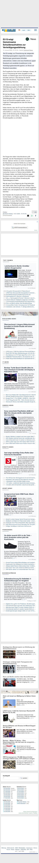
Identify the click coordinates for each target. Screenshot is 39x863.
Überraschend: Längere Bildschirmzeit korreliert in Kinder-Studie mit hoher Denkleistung (19, 326)
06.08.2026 (20, 793)
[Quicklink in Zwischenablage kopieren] (33, 212)
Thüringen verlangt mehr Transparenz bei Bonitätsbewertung (17, 662)
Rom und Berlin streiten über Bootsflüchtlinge (19, 303)
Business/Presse (9, 573)
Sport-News (7, 488)
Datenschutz (10, 848)
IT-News (5, 362)
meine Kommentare (23, 813)
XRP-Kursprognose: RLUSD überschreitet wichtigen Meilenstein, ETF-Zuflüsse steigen (19, 758)
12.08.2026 (7, 808)
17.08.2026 (7, 798)
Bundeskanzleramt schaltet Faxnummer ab (18, 294)
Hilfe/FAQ (23, 849)
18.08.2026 (7, 796)
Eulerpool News (28, 50)
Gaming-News (8, 405)
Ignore (31, 813)
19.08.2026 (7, 795)
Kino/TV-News (7, 447)
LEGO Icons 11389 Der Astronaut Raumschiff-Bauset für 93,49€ (19, 711)
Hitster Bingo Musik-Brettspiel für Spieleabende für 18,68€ (22, 358)
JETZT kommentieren (20, 227)
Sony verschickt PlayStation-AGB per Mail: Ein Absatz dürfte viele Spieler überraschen (19, 413)
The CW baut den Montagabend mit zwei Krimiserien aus (22, 478)
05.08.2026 (20, 795)
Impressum (29, 848)
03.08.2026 (20, 798)
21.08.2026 (7, 791)
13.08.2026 (7, 806)
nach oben (32, 852)
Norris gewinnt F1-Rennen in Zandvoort (17, 296)
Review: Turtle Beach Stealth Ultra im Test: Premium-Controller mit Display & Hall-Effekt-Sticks (19, 369)
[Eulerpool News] (8, 213)
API (28, 849)
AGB (16, 848)
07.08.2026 (20, 791)
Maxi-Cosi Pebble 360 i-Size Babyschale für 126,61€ (21, 395)
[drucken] (35, 212)
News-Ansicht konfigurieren (30, 811)
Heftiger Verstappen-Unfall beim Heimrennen (18, 526)
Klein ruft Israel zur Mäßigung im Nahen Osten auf (19, 697)
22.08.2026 (7, 790)
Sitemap (3, 848)
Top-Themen (8, 260)
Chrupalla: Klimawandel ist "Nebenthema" (18, 291)
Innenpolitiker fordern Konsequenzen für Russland (20, 305)
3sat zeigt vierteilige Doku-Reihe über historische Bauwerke (18, 453)
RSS (31, 849)
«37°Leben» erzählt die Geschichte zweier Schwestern (21, 483)
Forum (8, 849)
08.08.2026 (20, 790)
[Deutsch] (19, 30)
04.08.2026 (20, 796)
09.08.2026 (20, 788)
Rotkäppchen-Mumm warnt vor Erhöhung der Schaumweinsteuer (19, 648)
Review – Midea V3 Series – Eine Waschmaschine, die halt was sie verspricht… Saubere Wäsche (19, 742)
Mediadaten (22, 848)
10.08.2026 (7, 811)
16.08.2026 (7, 802)
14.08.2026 (7, 805)
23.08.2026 (7, 788)
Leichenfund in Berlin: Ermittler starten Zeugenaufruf (17, 267)
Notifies (35, 813)
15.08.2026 (7, 803)
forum (35, 230)
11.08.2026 (7, 810)
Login (23, 30)
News (12, 849)
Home (35, 848)
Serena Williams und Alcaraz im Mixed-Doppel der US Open (19, 726)
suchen (25, 778)
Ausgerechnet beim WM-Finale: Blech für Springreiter (19, 495)
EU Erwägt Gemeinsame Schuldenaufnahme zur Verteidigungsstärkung (14, 43)
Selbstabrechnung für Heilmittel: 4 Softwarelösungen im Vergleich (17, 579)
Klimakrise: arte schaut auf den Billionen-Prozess (19, 479)
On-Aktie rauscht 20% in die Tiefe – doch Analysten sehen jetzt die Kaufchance (18, 537)
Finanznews (7, 529)
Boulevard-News (9, 319)
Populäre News (21, 802)
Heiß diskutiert (21, 803)
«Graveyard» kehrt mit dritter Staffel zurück (18, 481)
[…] (14, 286)
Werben (17, 849)
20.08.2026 (7, 793)
